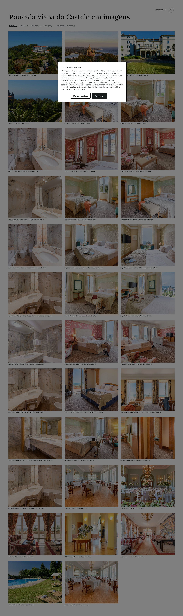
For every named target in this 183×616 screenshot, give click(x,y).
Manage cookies (80, 96)
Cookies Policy (79, 89)
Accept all (99, 96)
